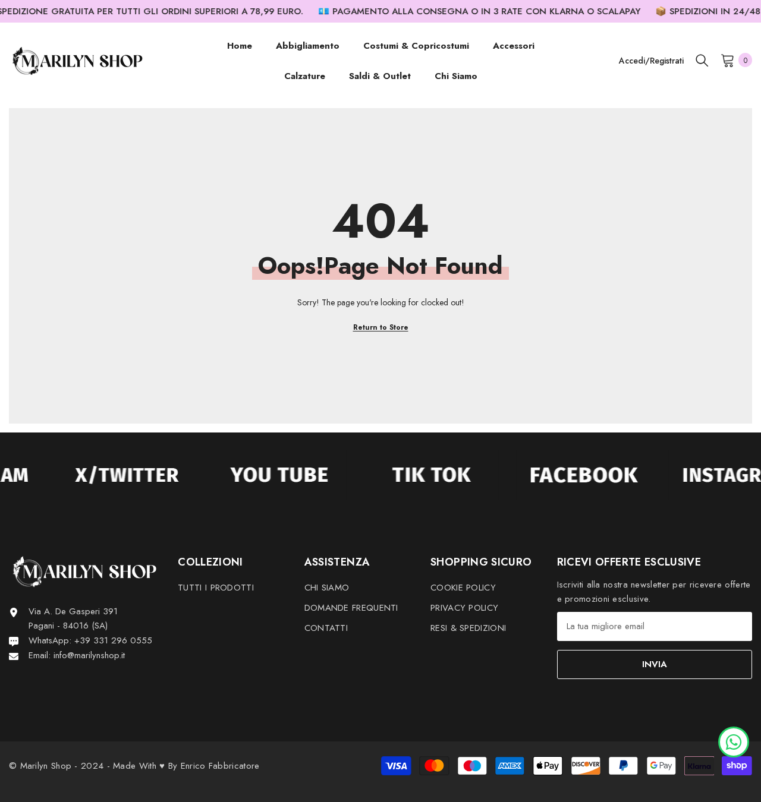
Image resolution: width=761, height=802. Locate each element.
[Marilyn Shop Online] (118, 475)
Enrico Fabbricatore (220, 765)
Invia (654, 664)
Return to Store (380, 327)
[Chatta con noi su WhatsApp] (734, 740)
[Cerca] (702, 60)
